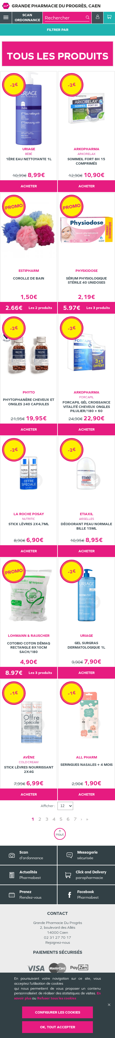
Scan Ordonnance (27, 17)
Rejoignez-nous (57, 943)
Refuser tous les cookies (56, 998)
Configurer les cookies (57, 1012)
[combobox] (65, 18)
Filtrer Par (57, 30)
